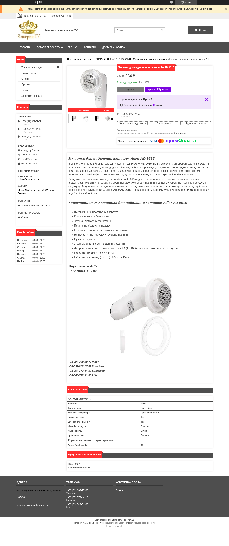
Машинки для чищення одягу (149, 59)
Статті (25, 78)
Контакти (90, 47)
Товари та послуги (48, 47)
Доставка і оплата (113, 47)
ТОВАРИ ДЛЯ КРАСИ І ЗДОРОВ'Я (112, 59)
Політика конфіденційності (142, 523)
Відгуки (25, 90)
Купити (130, 89)
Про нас (72, 47)
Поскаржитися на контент (115, 523)
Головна (25, 47)
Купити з (152, 89)
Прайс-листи (28, 73)
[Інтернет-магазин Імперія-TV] (28, 30)
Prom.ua (130, 520)
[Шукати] (162, 30)
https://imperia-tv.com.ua (31, 179)
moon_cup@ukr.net (30, 150)
